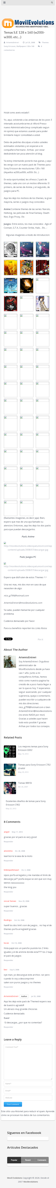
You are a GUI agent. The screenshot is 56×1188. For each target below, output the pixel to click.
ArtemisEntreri (12, 42)
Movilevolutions (30, 1181)
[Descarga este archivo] (28, 547)
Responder (8, 841)
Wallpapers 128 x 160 (25, 46)
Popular (14, 1160)
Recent (28, 1160)
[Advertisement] (28, 81)
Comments (42, 1160)
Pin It (40, 639)
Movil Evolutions (14, 1177)
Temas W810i (25, 782)
